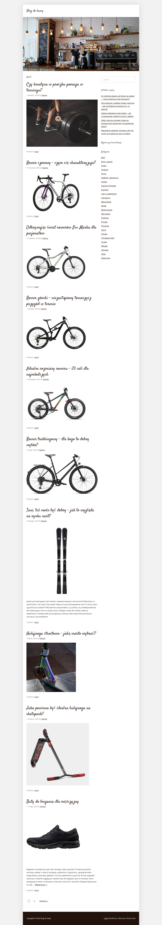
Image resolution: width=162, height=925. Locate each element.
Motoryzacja (106, 210)
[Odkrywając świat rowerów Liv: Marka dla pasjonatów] (56, 284)
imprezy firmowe (108, 186)
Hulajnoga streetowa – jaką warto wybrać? (61, 634)
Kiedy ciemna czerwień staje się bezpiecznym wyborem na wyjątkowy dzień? (117, 123)
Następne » (43, 901)
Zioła (103, 254)
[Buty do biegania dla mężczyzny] (53, 866)
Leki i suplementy (109, 194)
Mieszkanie (106, 202)
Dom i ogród (106, 161)
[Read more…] (41, 884)
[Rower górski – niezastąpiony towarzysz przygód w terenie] (56, 354)
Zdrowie (104, 250)
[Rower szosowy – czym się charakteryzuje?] (56, 213)
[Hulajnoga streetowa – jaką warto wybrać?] (51, 694)
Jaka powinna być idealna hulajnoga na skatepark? (58, 711)
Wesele (104, 246)
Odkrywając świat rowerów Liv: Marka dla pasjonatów (61, 230)
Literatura (105, 198)
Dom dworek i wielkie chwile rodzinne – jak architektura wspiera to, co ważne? (117, 106)
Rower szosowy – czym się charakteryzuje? (61, 163)
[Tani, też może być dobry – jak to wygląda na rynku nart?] (62, 598)
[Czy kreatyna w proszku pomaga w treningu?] (62, 149)
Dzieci (103, 165)
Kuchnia (104, 190)
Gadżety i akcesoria (109, 177)
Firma (103, 173)
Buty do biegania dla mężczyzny (52, 802)
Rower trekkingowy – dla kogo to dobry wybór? (57, 442)
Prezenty (105, 226)
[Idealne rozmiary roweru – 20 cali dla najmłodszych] (56, 425)
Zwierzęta (105, 258)
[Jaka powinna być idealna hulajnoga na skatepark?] (57, 787)
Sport (37, 151)
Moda (103, 206)
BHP (103, 157)
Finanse (104, 169)
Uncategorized (107, 238)
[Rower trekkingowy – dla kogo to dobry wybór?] (62, 496)
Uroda (104, 242)
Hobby (104, 181)
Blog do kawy (34, 11)
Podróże (105, 218)
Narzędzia (105, 214)
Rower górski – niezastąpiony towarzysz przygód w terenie (58, 301)
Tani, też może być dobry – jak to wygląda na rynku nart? (60, 513)
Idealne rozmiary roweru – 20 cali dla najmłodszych (57, 372)
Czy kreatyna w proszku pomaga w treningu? (54, 87)
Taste (106, 918)
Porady (104, 222)
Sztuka (104, 234)
